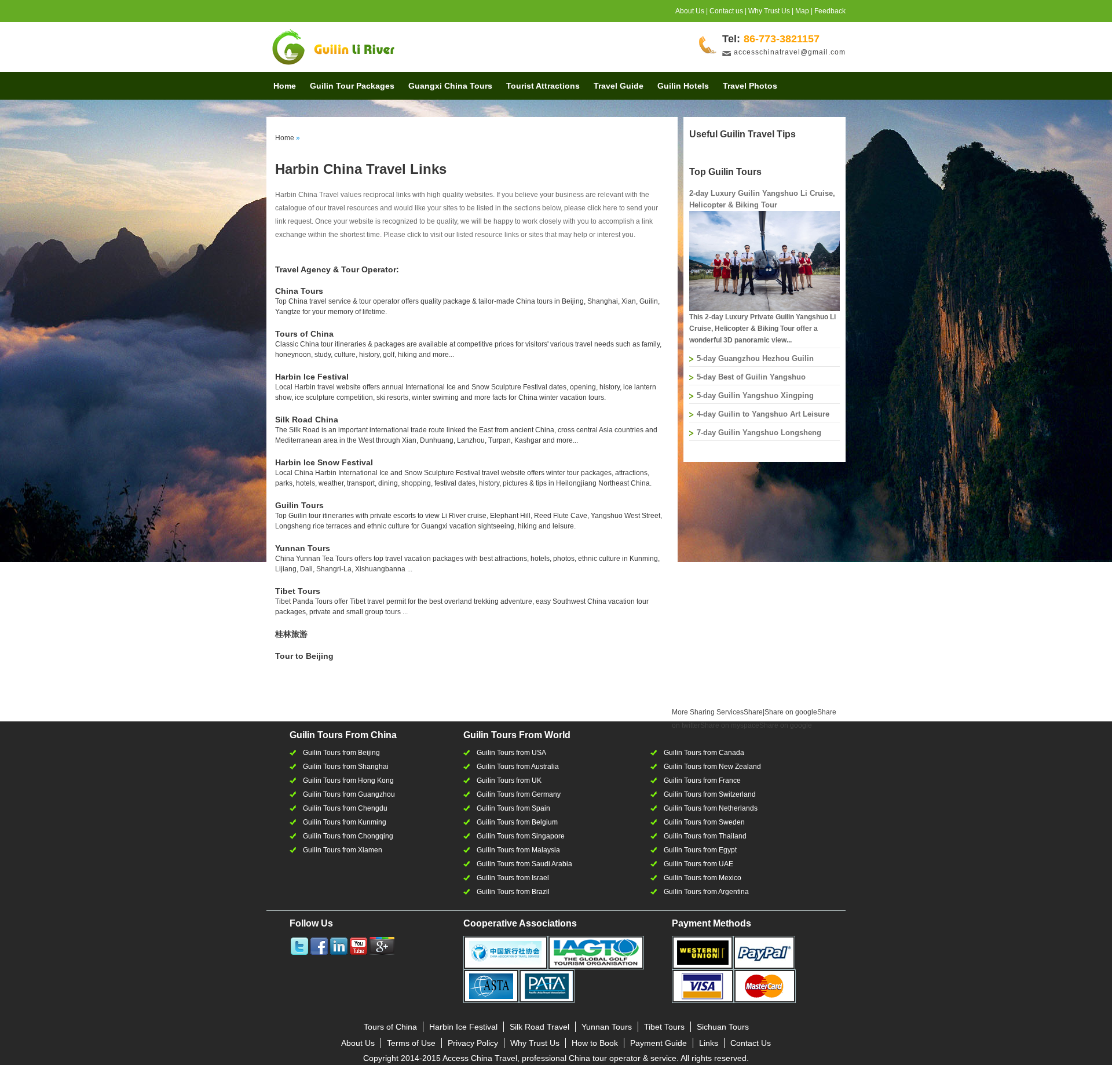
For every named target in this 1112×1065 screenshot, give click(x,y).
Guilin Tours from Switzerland (710, 794)
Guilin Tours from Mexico (702, 878)
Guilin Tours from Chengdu (345, 808)
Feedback (830, 11)
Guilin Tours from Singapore (521, 836)
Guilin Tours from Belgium (517, 822)
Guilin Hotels (683, 85)
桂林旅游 (291, 634)
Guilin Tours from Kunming (344, 822)
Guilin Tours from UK (509, 780)
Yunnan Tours (302, 548)
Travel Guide (618, 85)
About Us (689, 11)
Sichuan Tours (723, 1026)
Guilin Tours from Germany (519, 794)
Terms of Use (411, 1043)
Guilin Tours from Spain (513, 808)
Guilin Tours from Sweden (704, 822)
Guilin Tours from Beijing (341, 753)
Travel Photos (750, 85)
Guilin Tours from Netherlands (711, 808)
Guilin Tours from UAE (698, 864)
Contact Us (750, 1043)
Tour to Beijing (304, 656)
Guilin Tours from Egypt (700, 850)
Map (802, 11)
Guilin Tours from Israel (513, 878)
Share (717, 712)
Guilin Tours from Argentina (706, 892)
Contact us (726, 11)
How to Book (595, 1043)
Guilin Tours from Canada (704, 753)
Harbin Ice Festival (312, 376)
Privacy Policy (473, 1043)
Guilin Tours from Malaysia (518, 850)
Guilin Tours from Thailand (705, 836)
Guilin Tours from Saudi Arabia (524, 864)
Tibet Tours (297, 591)
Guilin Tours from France (702, 780)
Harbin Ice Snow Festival (324, 462)
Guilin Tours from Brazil (513, 892)
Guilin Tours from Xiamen (342, 850)
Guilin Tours (299, 505)
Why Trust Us (769, 11)
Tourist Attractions (543, 85)
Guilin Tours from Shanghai (346, 767)
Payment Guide (658, 1043)
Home (284, 85)
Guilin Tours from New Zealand (712, 767)
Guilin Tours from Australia (518, 767)
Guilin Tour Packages (352, 85)
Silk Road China (306, 419)
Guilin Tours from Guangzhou (349, 794)
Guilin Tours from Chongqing (348, 836)
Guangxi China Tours (450, 85)
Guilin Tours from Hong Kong (348, 780)
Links (708, 1043)
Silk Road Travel (539, 1026)
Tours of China (304, 333)
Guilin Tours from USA (511, 753)
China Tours (299, 291)
